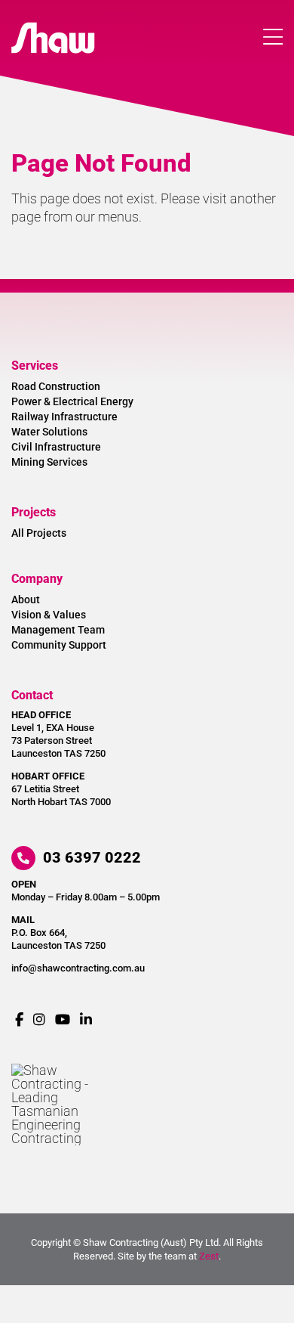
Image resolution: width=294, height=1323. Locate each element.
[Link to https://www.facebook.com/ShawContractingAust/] (19, 1019)
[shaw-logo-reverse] (53, 1070)
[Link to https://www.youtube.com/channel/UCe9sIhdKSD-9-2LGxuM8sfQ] (62, 1019)
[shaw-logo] (53, 28)
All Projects (38, 533)
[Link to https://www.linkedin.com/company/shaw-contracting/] (86, 1019)
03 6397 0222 (90, 857)
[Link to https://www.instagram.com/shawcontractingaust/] (39, 1019)
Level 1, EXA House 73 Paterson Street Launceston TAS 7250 (58, 740)
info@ (78, 968)
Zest (209, 1256)
